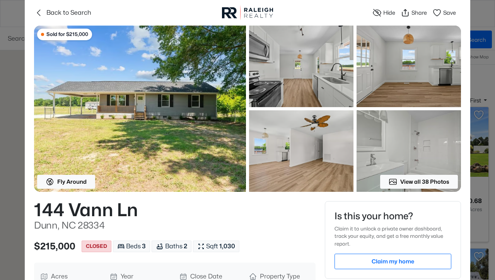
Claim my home (393, 261)
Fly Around (72, 181)
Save (449, 12)
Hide (389, 12)
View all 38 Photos (424, 181)
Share (419, 12)
